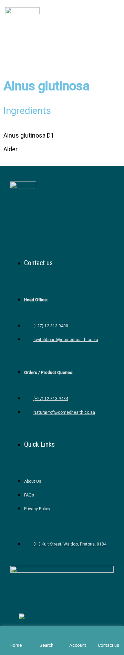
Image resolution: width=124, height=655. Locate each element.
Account (77, 645)
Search (46, 645)
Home (16, 645)
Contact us (108, 645)
